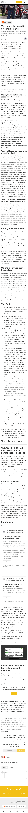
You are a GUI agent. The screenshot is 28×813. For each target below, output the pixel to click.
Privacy (19, 801)
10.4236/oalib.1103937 (18, 617)
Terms (23, 801)
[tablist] (7, 767)
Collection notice (14, 802)
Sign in (25, 2)
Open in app (7, 22)
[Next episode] (5, 17)
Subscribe (19, 2)
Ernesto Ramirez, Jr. (15, 100)
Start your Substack (10, 806)
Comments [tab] (4, 767)
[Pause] (1, 17)
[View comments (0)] (10, 810)
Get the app (21, 806)
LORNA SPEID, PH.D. (5, 37)
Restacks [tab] (11, 767)
